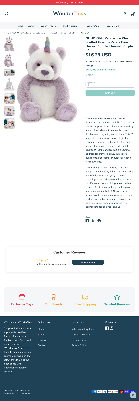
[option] (47, 80)
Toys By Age (92, 26)
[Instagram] (111, 328)
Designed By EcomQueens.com (17, 393)
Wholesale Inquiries (83, 329)
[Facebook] (107, 328)
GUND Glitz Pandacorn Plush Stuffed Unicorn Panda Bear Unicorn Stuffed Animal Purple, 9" (50, 33)
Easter (31, 26)
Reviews (42, 340)
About (41, 334)
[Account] (125, 13)
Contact (42, 345)
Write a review (87, 262)
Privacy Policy (79, 340)
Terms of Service (81, 334)
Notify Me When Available (100, 69)
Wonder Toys (25, 390)
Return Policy (79, 345)
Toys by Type (46, 26)
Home (20, 26)
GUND (90, 75)
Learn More (113, 26)
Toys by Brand (69, 26)
